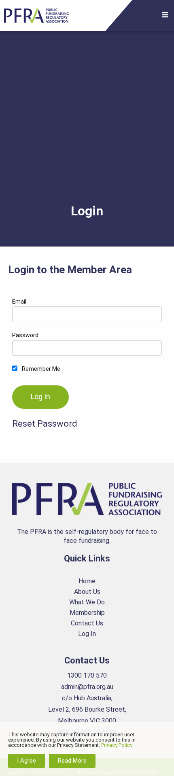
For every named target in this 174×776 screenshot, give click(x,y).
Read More (72, 760)
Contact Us (87, 623)
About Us (87, 591)
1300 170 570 (87, 675)
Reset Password (44, 424)
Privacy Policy (116, 745)
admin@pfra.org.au (87, 687)
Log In (87, 634)
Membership (87, 613)
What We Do (87, 602)
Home (87, 581)
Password (25, 335)
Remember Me (40, 369)
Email (19, 301)
